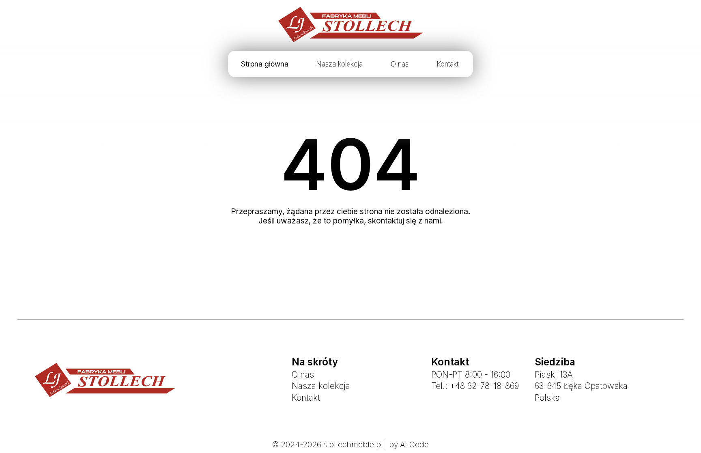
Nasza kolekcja (339, 64)
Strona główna (264, 64)
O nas (400, 64)
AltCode (414, 444)
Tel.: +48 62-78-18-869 (475, 386)
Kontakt (447, 64)
